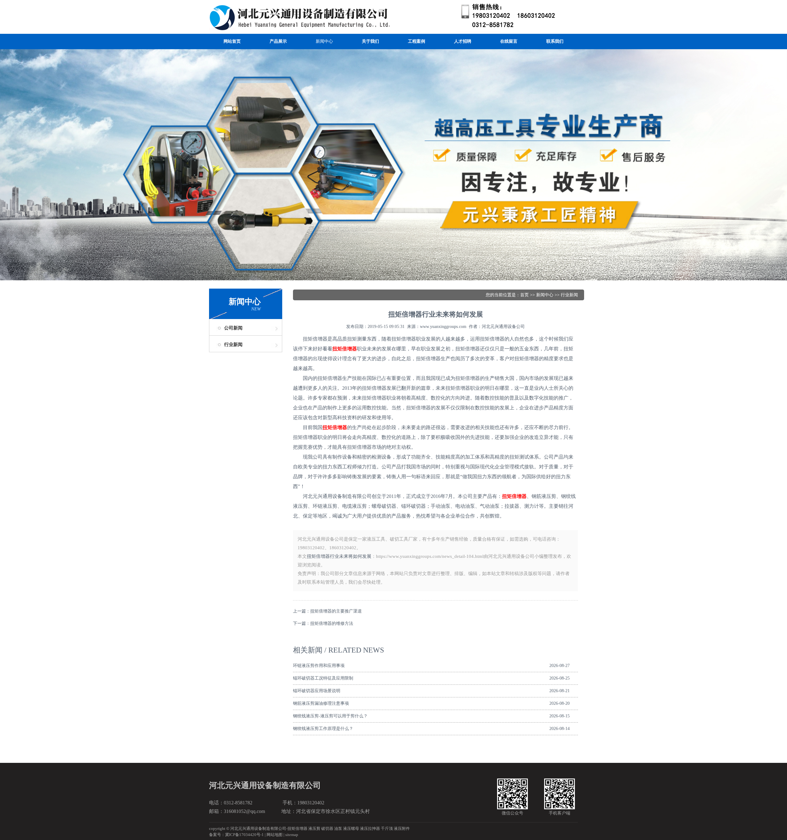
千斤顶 (387, 828)
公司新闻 (233, 327)
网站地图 (275, 834)
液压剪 (314, 828)
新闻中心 (324, 41)
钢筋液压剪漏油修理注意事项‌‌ (321, 703)
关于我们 (370, 41)
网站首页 (232, 41)
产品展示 (278, 41)
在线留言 (508, 41)
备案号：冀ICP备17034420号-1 (236, 834)
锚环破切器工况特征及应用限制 (323, 678)
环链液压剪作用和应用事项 (319, 665)
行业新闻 (233, 344)
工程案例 (416, 41)
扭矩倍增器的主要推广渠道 (336, 611)
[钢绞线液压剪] (393, 6)
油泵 (338, 828)
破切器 (327, 828)
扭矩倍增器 (297, 828)
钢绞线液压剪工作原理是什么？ (323, 728)
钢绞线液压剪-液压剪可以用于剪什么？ (330, 716)
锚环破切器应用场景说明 (316, 690)
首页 (524, 295)
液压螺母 (351, 828)
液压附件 (402, 828)
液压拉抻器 (370, 828)
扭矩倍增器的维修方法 (331, 623)
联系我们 (555, 41)
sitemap (291, 834)
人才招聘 (462, 41)
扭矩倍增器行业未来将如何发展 (339, 556)
